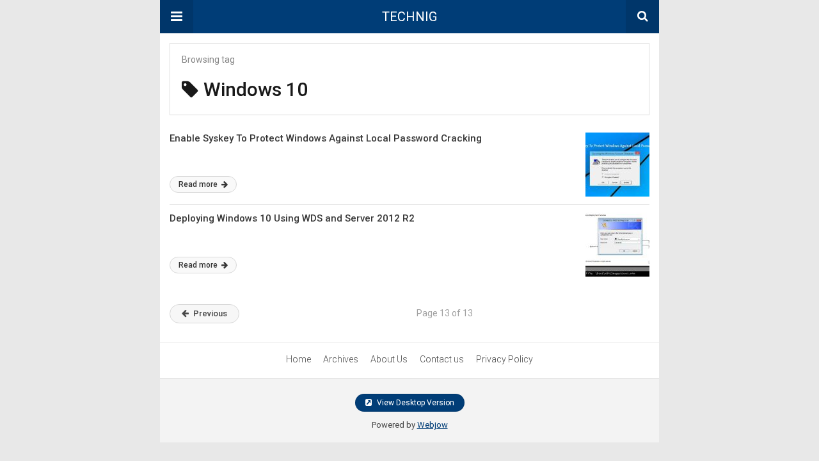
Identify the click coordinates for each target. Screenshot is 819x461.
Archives (340, 359)
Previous (210, 313)
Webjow (432, 425)
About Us (389, 359)
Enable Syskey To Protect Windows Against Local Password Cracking (326, 138)
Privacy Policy (504, 359)
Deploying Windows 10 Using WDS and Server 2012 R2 (292, 218)
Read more (199, 184)
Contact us (442, 359)
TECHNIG (409, 16)
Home (298, 359)
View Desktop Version (414, 402)
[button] (176, 16)
